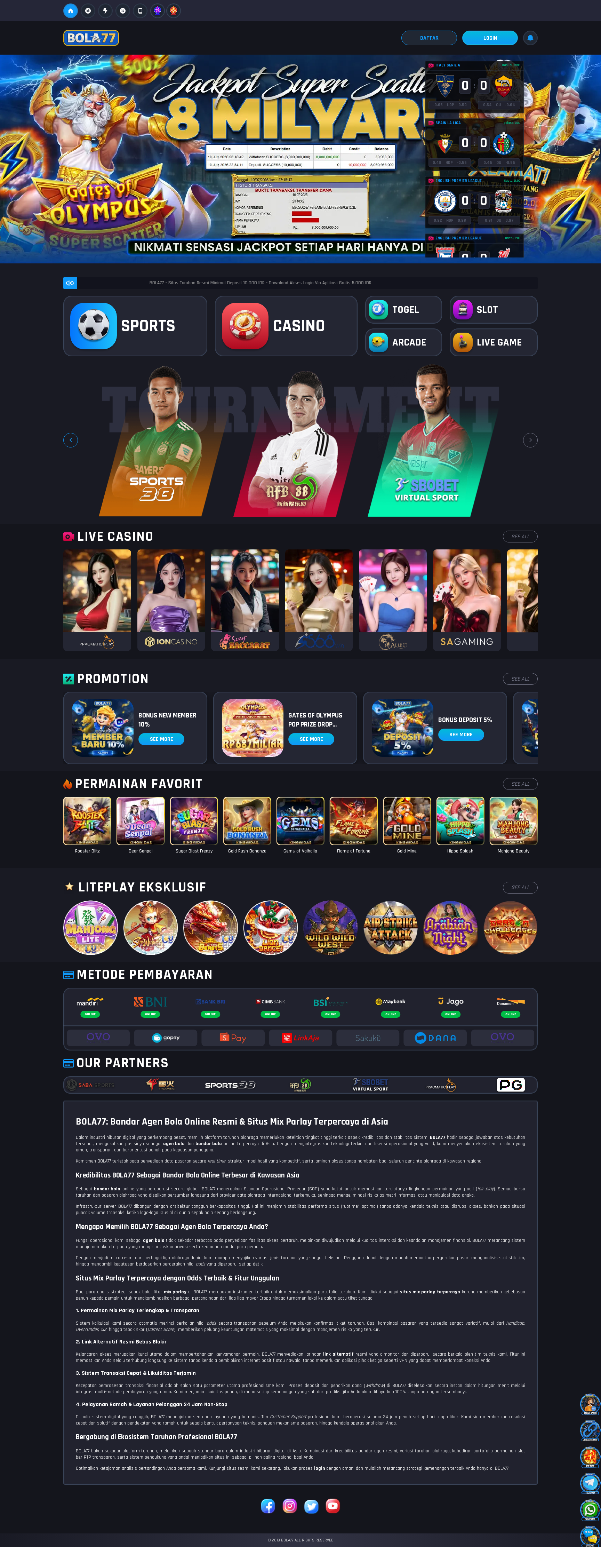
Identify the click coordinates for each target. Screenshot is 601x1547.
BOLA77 (438, 1137)
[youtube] (333, 1506)
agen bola (153, 1240)
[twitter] (311, 1506)
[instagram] (289, 1506)
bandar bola (107, 1189)
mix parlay (175, 1292)
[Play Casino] (97, 600)
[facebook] (268, 1506)
